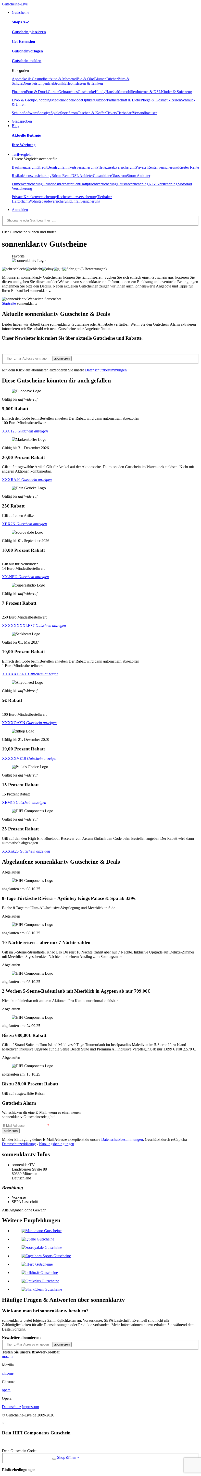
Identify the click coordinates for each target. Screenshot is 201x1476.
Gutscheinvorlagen (27, 51)
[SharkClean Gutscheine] (42, 1289)
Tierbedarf (125, 113)
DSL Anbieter (82, 176)
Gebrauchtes (68, 92)
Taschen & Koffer (92, 113)
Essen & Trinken (90, 83)
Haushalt (112, 92)
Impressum (30, 1407)
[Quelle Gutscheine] (38, 1239)
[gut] (58, 269)
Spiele (55, 113)
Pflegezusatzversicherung (116, 167)
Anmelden (20, 209)
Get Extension (23, 41)
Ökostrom (119, 176)
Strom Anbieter (138, 176)
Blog (15, 126)
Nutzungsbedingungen (56, 1144)
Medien (57, 100)
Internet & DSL (149, 92)
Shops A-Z (20, 22)
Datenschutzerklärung (19, 1144)
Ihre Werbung (24, 145)
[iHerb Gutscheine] (37, 1264)
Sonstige (43, 113)
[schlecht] (34, 269)
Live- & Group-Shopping (31, 100)
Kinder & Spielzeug (176, 92)
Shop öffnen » (68, 1457)
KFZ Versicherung (163, 184)
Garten (53, 92)
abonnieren (62, 358)
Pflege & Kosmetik (155, 100)
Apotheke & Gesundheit (31, 79)
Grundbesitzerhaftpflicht (61, 184)
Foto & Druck (37, 92)
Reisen (175, 100)
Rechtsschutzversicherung (77, 197)
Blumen (100, 79)
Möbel (68, 100)
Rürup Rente (61, 176)
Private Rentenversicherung (157, 167)
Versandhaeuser (145, 113)
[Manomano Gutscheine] (42, 1231)
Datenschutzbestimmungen (106, 370)
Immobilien (128, 92)
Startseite (9, 303)
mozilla (7, 1356)
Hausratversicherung (133, 184)
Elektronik (56, 83)
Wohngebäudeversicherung (49, 201)
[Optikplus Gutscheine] (40, 1281)
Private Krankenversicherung (34, 197)
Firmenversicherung (27, 184)
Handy (100, 92)
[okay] (48, 269)
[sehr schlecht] (14, 269)
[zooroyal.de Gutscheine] (42, 1247)
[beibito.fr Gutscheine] (40, 1272)
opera (6, 1390)
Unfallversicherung (85, 201)
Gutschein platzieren (29, 32)
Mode (77, 100)
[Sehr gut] (71, 269)
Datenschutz (11, 1407)
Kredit (42, 167)
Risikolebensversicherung (31, 176)
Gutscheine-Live (15, 4)
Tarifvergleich (22, 154)
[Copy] (54, 1459)
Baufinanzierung (25, 167)
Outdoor (100, 100)
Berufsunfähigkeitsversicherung (71, 167)
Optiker (88, 100)
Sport (64, 113)
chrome (7, 1373)
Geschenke (86, 92)
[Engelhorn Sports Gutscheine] (46, 1256)
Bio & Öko (85, 79)
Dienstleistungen (35, 83)
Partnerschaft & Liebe (124, 100)
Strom (73, 113)
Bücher (112, 79)
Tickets (111, 113)
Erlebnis (70, 83)
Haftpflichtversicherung (98, 184)
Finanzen (19, 92)
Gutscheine (20, 12)
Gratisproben (22, 121)
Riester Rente (188, 167)
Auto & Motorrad (63, 79)
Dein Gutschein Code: (19, 1451)
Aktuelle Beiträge (26, 135)
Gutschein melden (26, 61)
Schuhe (17, 113)
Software (30, 113)
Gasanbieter (102, 176)
